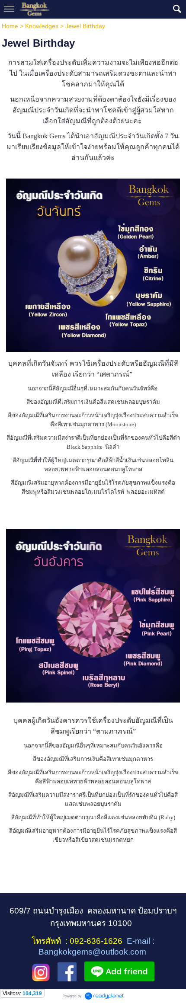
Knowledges (41, 25)
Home (10, 25)
